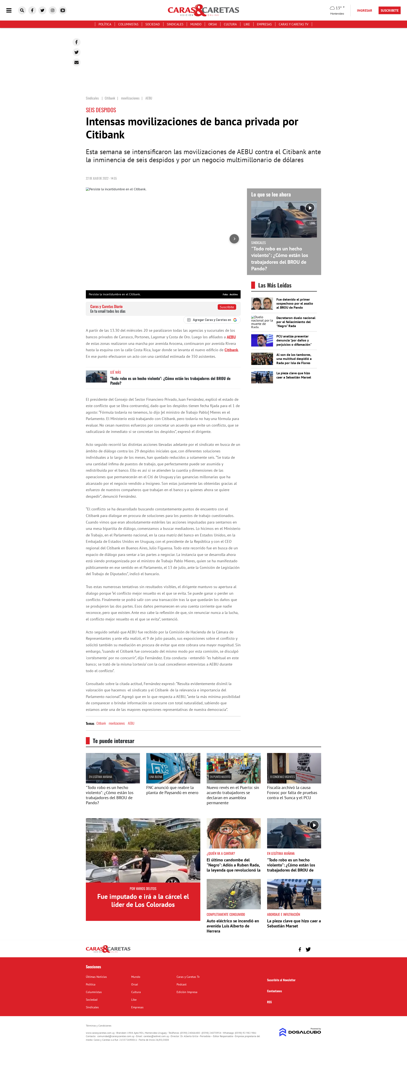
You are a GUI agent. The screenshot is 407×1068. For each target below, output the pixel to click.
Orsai (212, 24)
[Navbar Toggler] (12, 10)
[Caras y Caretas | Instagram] (53, 10)
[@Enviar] (76, 62)
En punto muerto (220, 776)
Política (105, 24)
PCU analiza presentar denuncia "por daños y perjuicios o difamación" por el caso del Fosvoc (293, 342)
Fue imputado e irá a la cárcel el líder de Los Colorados (143, 900)
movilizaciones (117, 723)
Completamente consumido (226, 914)
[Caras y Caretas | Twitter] (42, 10)
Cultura (230, 24)
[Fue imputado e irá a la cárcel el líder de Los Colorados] (143, 850)
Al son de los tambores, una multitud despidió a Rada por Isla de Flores (294, 358)
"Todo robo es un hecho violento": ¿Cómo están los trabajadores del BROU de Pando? (170, 381)
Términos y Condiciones (98, 1025)
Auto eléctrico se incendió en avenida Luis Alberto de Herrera (233, 926)
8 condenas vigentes (282, 776)
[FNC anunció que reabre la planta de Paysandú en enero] (173, 782)
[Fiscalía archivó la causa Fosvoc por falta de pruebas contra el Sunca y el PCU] (294, 782)
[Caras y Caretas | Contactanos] (316, 949)
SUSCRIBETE (390, 10)
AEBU (231, 336)
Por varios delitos (143, 888)
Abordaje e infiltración (283, 914)
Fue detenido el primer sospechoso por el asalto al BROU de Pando (294, 303)
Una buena (155, 776)
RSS (269, 1002)
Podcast (182, 984)
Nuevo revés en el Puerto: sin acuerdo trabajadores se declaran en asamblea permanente (233, 795)
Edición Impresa (187, 992)
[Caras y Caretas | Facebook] (32, 10)
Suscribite (227, 307)
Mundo (195, 24)
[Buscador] (22, 10)
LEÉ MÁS (115, 372)
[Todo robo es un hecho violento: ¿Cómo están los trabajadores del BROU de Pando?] (96, 378)
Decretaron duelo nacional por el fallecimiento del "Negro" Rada (295, 322)
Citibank (231, 349)
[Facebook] (76, 42)
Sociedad (152, 24)
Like (247, 24)
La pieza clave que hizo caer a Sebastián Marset (293, 375)
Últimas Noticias (96, 977)
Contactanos (274, 991)
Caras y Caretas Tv (293, 24)
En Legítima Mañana (100, 776)
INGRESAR (364, 10)
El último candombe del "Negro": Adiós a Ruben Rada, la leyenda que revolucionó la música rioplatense (234, 867)
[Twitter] (76, 52)
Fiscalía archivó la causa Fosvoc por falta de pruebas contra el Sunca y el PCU (292, 792)
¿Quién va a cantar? (221, 853)
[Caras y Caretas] (108, 952)
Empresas (264, 24)
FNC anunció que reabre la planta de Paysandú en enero (172, 790)
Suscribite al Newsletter (281, 980)
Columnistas (128, 24)
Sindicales (175, 24)
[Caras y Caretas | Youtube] (63, 10)
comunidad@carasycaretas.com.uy (115, 1036)
